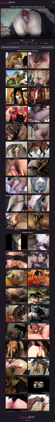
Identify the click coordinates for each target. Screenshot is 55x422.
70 (23, 40)
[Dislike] (33, 40)
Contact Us (27, 420)
